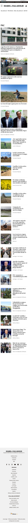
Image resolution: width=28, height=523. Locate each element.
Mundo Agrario (14, 487)
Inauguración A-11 (10, 2)
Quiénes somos (14, 456)
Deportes (14, 475)
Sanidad (14, 482)
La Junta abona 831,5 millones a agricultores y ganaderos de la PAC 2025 (19, 292)
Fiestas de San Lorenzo (14, 480)
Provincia (10, 10)
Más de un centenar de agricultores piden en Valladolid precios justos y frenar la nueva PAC (20, 346)
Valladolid (4, 10)
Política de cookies (21, 519)
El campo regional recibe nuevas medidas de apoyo (11, 77)
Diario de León (14, 500)
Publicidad (14, 457)
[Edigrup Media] (14, 513)
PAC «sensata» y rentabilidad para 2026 (20, 275)
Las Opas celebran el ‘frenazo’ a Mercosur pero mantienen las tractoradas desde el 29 (19, 251)
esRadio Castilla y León (14, 507)
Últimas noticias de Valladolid (14, 493)
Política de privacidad (12, 519)
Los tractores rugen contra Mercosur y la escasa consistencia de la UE (20, 236)
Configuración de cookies (14, 520)
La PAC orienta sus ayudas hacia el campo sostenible (20, 154)
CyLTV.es (14, 505)
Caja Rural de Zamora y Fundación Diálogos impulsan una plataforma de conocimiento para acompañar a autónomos (13, 49)
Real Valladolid (18, 10)
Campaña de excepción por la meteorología (18, 208)
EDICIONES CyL (23, 0)
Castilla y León (14, 476)
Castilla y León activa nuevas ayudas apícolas (19, 167)
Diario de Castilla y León (14, 498)
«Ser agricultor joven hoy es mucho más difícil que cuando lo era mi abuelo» (19, 141)
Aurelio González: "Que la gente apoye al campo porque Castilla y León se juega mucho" (20, 264)
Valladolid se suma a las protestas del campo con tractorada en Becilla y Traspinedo (20, 305)
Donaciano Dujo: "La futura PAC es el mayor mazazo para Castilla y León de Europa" (19, 332)
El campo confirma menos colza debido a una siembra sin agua (20, 181)
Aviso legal (5, 519)
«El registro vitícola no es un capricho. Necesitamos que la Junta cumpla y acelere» (19, 224)
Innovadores (14, 489)
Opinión (14, 491)
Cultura (14, 478)
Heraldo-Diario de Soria (14, 503)
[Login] (26, 6)
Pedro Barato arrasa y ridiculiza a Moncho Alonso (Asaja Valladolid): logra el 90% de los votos (14, 130)
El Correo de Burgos (14, 502)
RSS (14, 461)
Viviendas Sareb (18, 2)
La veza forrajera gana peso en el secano (14, 104)
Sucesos (14, 484)
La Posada (14, 485)
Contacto (14, 459)
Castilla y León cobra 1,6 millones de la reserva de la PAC (19, 195)
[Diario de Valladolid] (14, 6)
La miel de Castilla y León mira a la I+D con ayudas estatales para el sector (20, 318)
